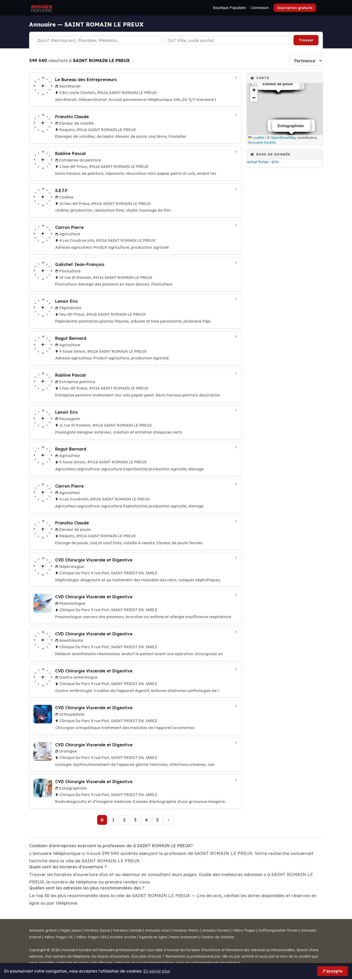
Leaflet (258, 137)
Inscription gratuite (294, 8)
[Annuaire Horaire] (41, 7)
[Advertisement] (285, 252)
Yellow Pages (243, 930)
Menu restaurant (184, 937)
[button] (254, 90)
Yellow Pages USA (91, 937)
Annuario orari (157, 930)
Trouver (306, 40)
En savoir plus (156, 971)
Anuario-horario (216, 930)
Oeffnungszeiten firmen (278, 930)
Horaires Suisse (97, 930)
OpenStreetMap (283, 137)
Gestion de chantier (217, 937)
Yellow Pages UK (58, 937)
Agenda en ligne (153, 937)
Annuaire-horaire (262, 142)
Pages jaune (70, 930)
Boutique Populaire (229, 7)
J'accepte (332, 971)
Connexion (260, 7)
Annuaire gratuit (43, 930)
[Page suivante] (168, 820)
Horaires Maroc (185, 930)
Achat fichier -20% (263, 162)
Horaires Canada (127, 930)
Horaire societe (123, 937)
